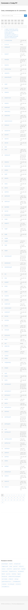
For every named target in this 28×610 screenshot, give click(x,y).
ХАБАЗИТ (7, 54)
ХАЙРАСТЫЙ (7, 443)
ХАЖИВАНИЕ (7, 263)
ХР (9, 23)
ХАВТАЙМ (7, 207)
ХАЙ (5, 343)
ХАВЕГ (6, 174)
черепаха (14, 574)
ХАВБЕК (6, 170)
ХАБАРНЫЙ (7, 107)
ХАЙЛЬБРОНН (8, 407)
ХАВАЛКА (7, 162)
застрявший (21, 571)
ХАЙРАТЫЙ (7, 448)
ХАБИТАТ (6, 134)
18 (23, 497)
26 (23, 500)
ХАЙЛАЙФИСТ (8, 391)
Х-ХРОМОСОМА (8, 40)
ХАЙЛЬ (6, 403)
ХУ (15, 23)
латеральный (17, 563)
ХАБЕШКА (7, 125)
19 (2, 500)
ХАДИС (6, 250)
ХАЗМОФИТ (7, 312)
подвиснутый (5, 566)
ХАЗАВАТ (7, 282)
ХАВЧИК (6, 211)
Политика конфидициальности (18, 603)
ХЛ (19, 20)
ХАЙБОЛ (6, 351)
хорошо (3, 568)
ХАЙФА (6, 460)
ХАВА (6, 149)
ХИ (15, 20)
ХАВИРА (6, 178)
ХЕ (12, 20)
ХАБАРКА (7, 103)
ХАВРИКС (7, 192)
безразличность (13, 571)
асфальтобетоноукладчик (14, 576)
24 (17, 500)
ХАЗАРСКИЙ (7, 304)
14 (11, 497)
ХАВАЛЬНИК (7, 166)
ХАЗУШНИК (7, 335)
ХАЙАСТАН (7, 346)
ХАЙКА (6, 376)
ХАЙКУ (6, 380)
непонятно (18, 584)
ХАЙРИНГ (7, 452)
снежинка (4, 584)
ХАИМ (6, 339)
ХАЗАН (6, 286)
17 (20, 497)
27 (2, 502)
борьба (10, 563)
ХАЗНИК (6, 316)
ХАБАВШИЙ (7, 47)
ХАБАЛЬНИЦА (8, 69)
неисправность (5, 586)
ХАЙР (6, 429)
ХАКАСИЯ (7, 481)
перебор (23, 568)
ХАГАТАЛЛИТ (7, 215)
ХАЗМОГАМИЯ (8, 308)
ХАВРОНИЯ (7, 196)
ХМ (22, 20)
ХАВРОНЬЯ (7, 201)
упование (11, 579)
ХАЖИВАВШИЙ (8, 256)
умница (16, 579)
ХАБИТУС (7, 138)
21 (8, 500)
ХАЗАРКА (7, 300)
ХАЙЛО (6, 399)
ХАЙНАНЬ (7, 411)
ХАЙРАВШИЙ (8, 432)
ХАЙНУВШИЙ (8, 417)
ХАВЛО (6, 188)
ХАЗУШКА (7, 330)
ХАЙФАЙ (6, 466)
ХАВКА (6, 183)
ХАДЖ (6, 234)
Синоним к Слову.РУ (9, 3)
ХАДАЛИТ (7, 223)
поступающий (11, 584)
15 (14, 497)
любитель (21, 566)
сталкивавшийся (16, 581)
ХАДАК (6, 219)
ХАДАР (6, 228)
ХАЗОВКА (7, 320)
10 (23, 495)
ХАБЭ (6, 147)
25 (20, 500)
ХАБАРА (6, 88)
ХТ (12, 23)
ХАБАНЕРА (7, 73)
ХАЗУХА (6, 325)
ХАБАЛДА (7, 59)
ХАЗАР (6, 291)
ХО (6, 23)
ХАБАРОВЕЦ (7, 111)
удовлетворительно (6, 581)
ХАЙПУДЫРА (7, 424)
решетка (8, 574)
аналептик (9, 568)
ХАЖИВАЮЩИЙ (8, 267)
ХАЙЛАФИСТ (7, 395)
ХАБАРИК (7, 92)
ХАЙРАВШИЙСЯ (8, 439)
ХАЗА (6, 278)
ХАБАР (6, 84)
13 (8, 497)
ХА (2, 20)
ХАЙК (6, 373)
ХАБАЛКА (7, 65)
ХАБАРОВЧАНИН (8, 121)
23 (14, 500)
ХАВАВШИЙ (7, 155)
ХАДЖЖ (6, 238)
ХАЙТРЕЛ (7, 456)
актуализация (5, 563)
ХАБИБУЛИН (7, 130)
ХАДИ (6, 245)
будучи (19, 574)
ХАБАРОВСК (7, 115)
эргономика (4, 579)
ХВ (5, 20)
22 (11, 500)
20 (5, 500)
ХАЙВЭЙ (6, 355)
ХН (2, 23)
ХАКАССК (7, 487)
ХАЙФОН (7, 476)
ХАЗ (5, 274)
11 (2, 497)
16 (17, 497)
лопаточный (4, 571)
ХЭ (22, 23)
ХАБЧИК (6, 143)
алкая (10, 566)
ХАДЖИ (6, 241)
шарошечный (16, 568)
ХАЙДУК (6, 368)
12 (5, 497)
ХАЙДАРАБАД (8, 362)
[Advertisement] (12, 535)
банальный (4, 576)
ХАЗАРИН (7, 295)
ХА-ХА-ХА (7, 44)
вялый (3, 574)
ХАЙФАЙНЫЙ (8, 471)
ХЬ (18, 23)
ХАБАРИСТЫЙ (8, 98)
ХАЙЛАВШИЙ (8, 384)
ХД (9, 20)
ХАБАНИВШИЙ (8, 77)
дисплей (15, 566)
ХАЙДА (6, 358)
